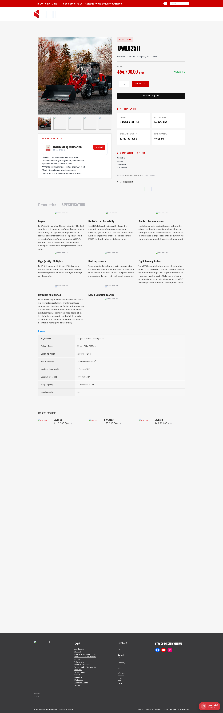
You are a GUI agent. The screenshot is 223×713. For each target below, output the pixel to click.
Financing (121, 662)
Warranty (121, 673)
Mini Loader (129, 175)
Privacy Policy (63, 709)
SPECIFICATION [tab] (73, 205)
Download (99, 147)
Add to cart (140, 84)
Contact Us (121, 656)
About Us (120, 648)
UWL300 (58, 420)
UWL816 (159, 420)
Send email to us (72, 3)
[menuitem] (107, 14)
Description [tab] (47, 205)
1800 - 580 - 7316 (47, 3)
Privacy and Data (121, 680)
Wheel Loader (138, 175)
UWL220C (109, 420)
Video (120, 668)
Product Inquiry (151, 96)
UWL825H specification (67, 146)
